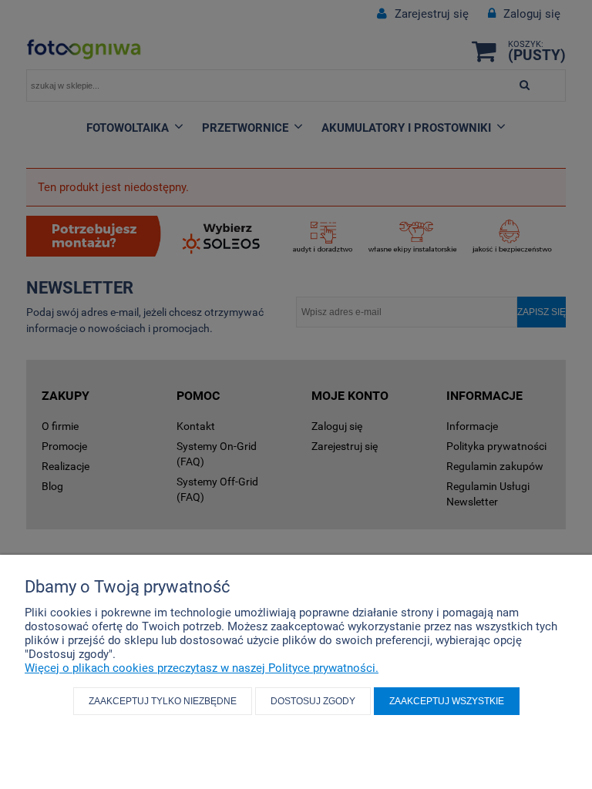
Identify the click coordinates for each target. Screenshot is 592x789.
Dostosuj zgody (313, 701)
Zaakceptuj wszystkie (446, 701)
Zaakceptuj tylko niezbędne (163, 701)
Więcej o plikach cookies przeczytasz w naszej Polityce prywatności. (201, 668)
